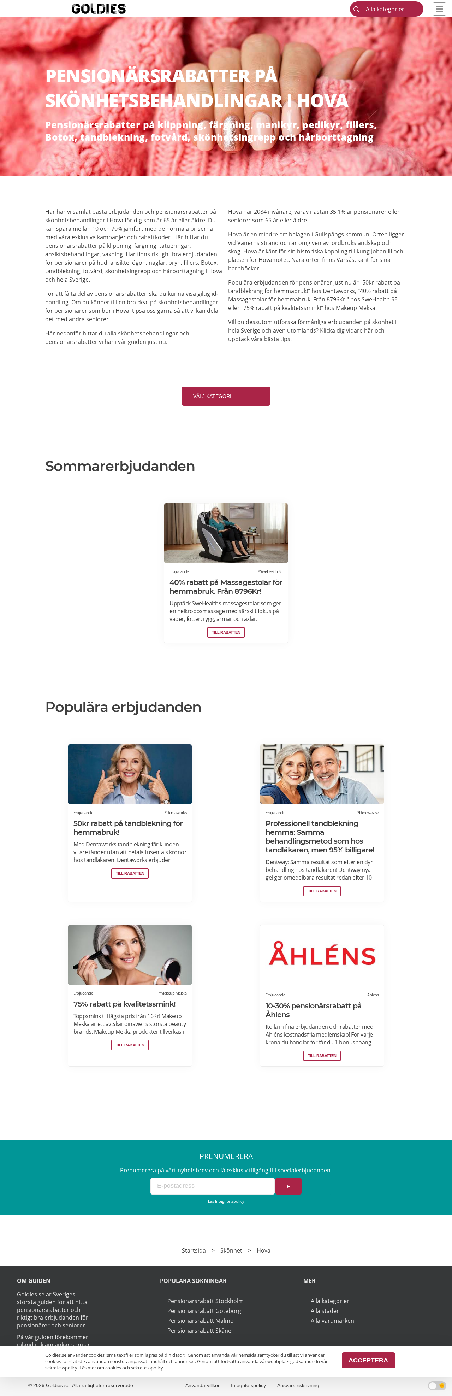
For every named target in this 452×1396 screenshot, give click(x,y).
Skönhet (231, 1250)
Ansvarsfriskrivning (298, 1385)
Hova (263, 1250)
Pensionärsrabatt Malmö (200, 1321)
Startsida (194, 1250)
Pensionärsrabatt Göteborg (204, 1311)
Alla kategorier (330, 1301)
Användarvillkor (202, 1385)
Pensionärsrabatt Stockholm (205, 1301)
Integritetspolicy (229, 1201)
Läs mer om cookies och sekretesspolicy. (121, 1368)
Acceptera (368, 1360)
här (368, 330)
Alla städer (325, 1311)
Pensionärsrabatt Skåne (199, 1331)
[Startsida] (109, 8)
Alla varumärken (332, 1321)
